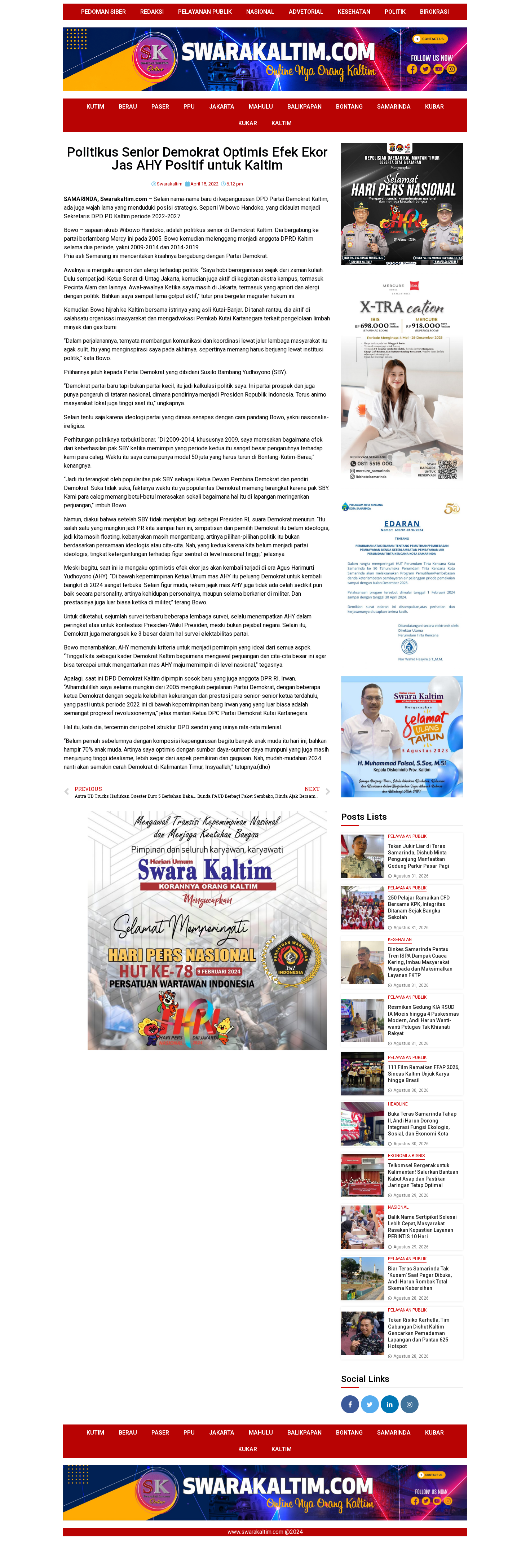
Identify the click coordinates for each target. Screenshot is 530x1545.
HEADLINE (398, 1104)
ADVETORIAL (306, 11)
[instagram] (410, 1404)
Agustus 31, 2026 (411, 876)
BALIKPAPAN (304, 106)
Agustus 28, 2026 (411, 1298)
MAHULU (261, 106)
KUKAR (247, 123)
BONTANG (349, 106)
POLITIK (395, 11)
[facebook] (350, 1404)
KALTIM (281, 123)
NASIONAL (260, 11)
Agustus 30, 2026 (411, 1090)
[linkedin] (390, 1404)
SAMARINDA (394, 106)
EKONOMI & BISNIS (406, 1155)
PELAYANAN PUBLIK (205, 11)
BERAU (128, 106)
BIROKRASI (434, 11)
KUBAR (434, 106)
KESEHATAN (354, 11)
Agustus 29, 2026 (411, 1195)
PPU (189, 106)
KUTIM (95, 106)
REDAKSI (152, 11)
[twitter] (370, 1404)
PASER (160, 106)
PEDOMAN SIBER (103, 11)
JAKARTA (221, 106)
